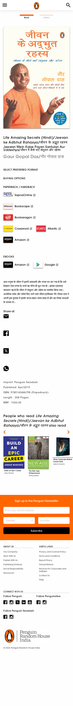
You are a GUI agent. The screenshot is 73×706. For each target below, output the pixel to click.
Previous (4, 432)
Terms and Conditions (49, 556)
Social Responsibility (13, 568)
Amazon (20, 239)
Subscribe (36, 530)
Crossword (22, 228)
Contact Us (44, 575)
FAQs (41, 579)
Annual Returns (46, 564)
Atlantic (52, 228)
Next (68, 432)
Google (50, 264)
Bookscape (22, 206)
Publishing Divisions (12, 564)
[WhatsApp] (36, 366)
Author (46, 17)
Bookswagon (23, 217)
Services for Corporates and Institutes (52, 569)
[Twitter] (36, 349)
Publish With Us (10, 560)
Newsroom (8, 573)
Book (26, 17)
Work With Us (9, 556)
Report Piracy (45, 560)
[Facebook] (36, 331)
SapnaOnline (23, 195)
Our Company (10, 551)
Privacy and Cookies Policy (52, 551)
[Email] (36, 314)
